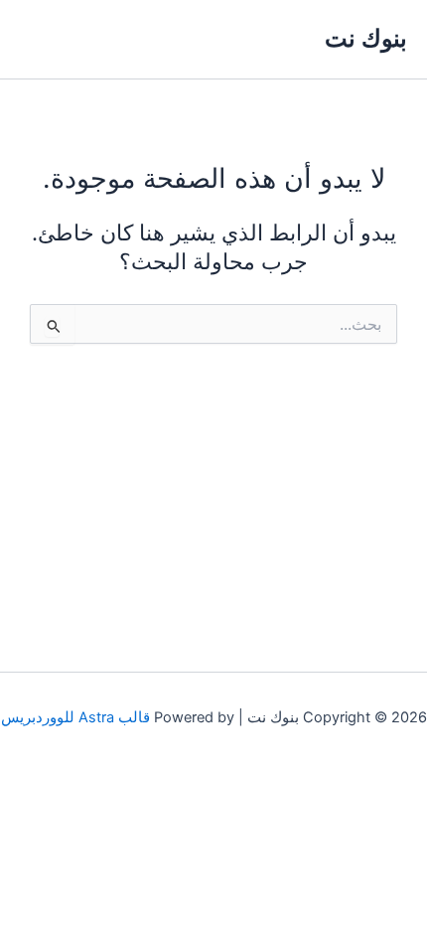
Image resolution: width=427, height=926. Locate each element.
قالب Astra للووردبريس (75, 717)
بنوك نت (366, 38)
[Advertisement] (213, 489)
